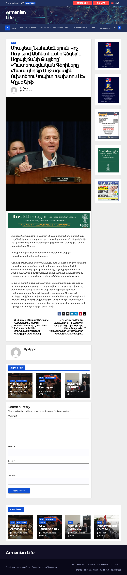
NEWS (13, 43)
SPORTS (68, 28)
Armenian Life (20, 552)
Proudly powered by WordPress (18, 567)
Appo (25, 88)
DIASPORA (33, 28)
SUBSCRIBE (82, 3)
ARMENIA (23, 28)
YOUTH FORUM (21, 381)
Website (12, 475)
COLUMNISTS (58, 28)
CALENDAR (93, 28)
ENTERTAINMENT (80, 28)
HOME (14, 28)
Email (11, 461)
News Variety (50, 378)
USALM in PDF (45, 28)
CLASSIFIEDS (105, 28)
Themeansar (52, 567)
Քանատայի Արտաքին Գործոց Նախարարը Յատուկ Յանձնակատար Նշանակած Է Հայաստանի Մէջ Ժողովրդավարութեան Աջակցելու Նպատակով (31, 327)
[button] (115, 28)
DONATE (101, 3)
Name (11, 447)
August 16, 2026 (20, 533)
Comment (13, 416)
